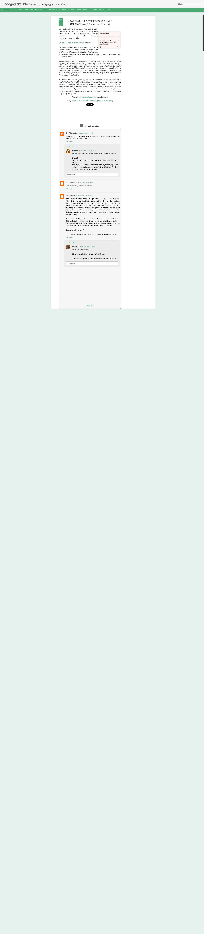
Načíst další (90, 305)
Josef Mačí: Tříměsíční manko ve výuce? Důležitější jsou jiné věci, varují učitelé (90, 22)
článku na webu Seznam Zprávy (72, 43)
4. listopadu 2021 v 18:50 (87, 246)
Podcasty (33, 9)
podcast (93, 100)
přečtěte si (101, 100)
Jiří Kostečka (70, 182)
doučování (76, 100)
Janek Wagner (87, 97)
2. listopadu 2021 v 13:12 (89, 150)
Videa (26, 9)
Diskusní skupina (68, 9)
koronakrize (85, 100)
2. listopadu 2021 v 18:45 (84, 182)
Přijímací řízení (54, 9)
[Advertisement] (134, 55)
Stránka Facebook (82, 9)
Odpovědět (69, 141)
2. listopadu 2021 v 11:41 (84, 133)
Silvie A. (74, 246)
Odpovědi (71, 146)
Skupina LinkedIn (97, 9)
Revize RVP (42, 9)
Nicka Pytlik (75, 150)
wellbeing (109, 100)
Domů (20, 9)
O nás (108, 9)
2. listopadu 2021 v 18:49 (84, 195)
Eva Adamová (70, 133)
